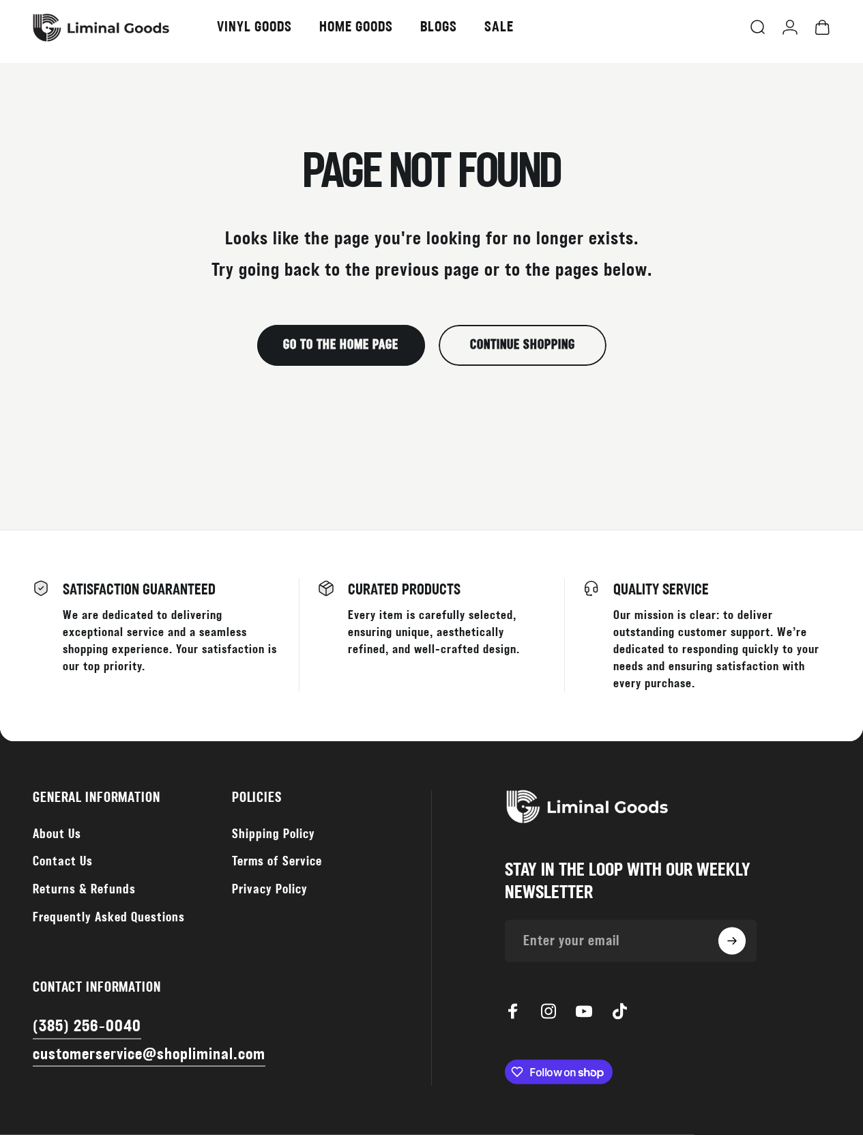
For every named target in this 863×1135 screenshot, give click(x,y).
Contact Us (63, 862)
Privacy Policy (270, 889)
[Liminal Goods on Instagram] (548, 1011)
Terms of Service (277, 862)
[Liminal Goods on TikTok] (619, 1011)
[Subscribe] (732, 941)
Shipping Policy (273, 834)
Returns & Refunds (84, 889)
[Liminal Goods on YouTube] (584, 1011)
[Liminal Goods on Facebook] (513, 1011)
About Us (57, 834)
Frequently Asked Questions (109, 917)
